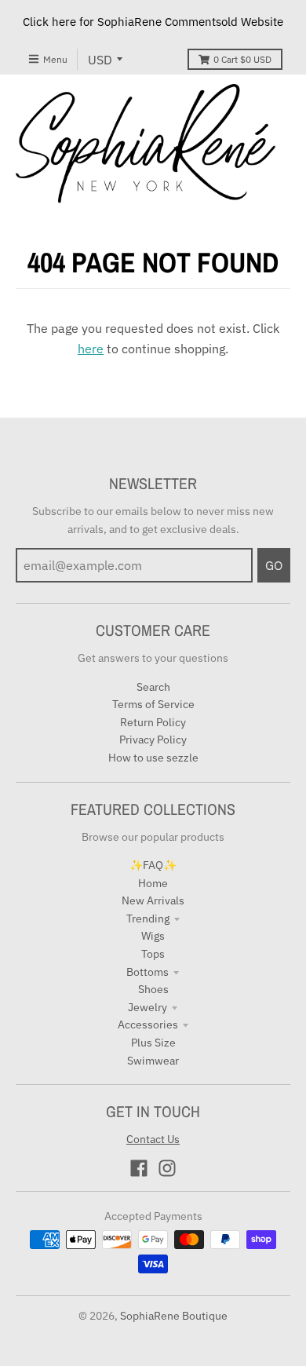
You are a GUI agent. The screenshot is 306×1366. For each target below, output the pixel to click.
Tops (153, 954)
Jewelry (147, 1007)
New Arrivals (153, 900)
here (91, 348)
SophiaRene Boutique (174, 1316)
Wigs (153, 936)
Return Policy (153, 722)
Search (153, 687)
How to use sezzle (153, 758)
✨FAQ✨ (153, 865)
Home (153, 883)
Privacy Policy (153, 739)
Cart (242, 59)
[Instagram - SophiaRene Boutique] (167, 1168)
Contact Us (153, 1139)
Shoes (153, 989)
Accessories (148, 1024)
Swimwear (153, 1061)
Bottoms (147, 972)
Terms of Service (153, 704)
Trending (147, 918)
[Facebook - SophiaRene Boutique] (138, 1168)
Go (273, 565)
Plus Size (153, 1042)
